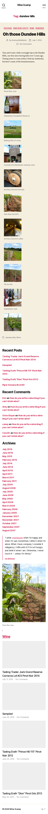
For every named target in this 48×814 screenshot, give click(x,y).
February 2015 (9, 460)
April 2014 (7, 470)
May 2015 (7, 456)
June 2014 (7, 467)
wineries (39, 28)
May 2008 (7, 498)
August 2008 (9, 488)
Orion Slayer (8, 415)
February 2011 (9, 481)
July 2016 (7, 449)
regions (8, 28)
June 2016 (7, 453)
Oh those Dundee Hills (24, 34)
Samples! (7, 365)
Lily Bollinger (10, 559)
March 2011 (8, 477)
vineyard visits (20, 28)
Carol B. (6, 433)
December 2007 (10, 516)
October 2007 (9, 523)
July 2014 (7, 463)
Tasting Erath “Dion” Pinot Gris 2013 (20, 379)
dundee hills (11, 337)
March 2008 (8, 505)
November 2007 (10, 520)
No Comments (25, 44)
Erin (4, 398)
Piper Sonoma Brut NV (13, 385)
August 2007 (8, 530)
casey (5, 424)
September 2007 (11, 527)
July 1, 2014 (37, 40)
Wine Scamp (24, 5)
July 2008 (7, 491)
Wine (32, 28)
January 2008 (9, 513)
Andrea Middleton (19, 40)
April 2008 (7, 502)
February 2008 (9, 509)
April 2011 (7, 474)
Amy (4, 407)
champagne (17, 538)
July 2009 (7, 484)
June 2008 (7, 495)
